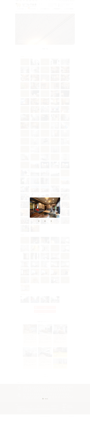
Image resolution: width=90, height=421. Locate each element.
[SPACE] (45, 221)
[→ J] (51, 221)
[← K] (38, 221)
